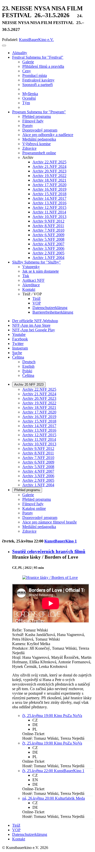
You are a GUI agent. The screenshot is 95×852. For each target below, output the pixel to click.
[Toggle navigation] (4, 45)
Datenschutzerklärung (29, 834)
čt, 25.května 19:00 (38, 715)
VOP (16, 830)
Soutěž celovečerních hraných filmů (48, 551)
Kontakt (18, 839)
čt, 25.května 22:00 (38, 771)
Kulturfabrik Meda (70, 798)
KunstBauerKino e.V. (36, 39)
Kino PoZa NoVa (68, 715)
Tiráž (16, 825)
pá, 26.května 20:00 (38, 798)
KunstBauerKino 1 (60, 541)
